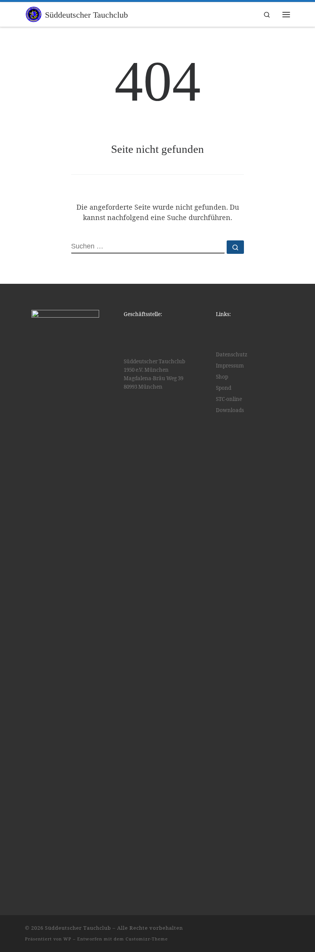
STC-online (229, 399)
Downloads (230, 410)
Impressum (230, 365)
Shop (222, 376)
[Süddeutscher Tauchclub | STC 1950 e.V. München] (33, 13)
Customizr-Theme (147, 939)
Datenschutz (231, 354)
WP (67, 939)
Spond (223, 387)
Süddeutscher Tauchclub (78, 927)
